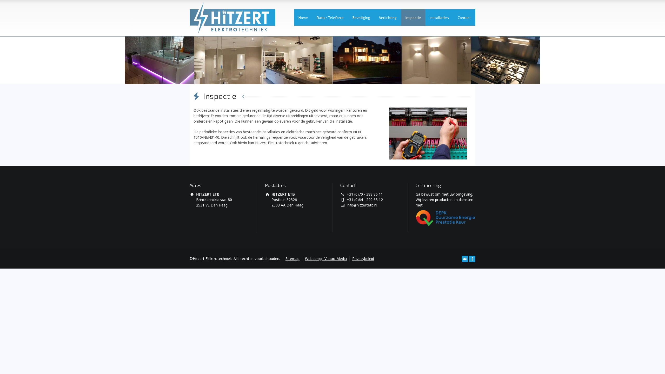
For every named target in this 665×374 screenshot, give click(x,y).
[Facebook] (472, 259)
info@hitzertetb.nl (362, 205)
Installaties (439, 17)
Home (303, 17)
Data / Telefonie (330, 17)
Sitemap (292, 258)
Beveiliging (361, 17)
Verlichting (388, 17)
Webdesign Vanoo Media (326, 258)
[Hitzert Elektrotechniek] (232, 18)
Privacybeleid (363, 258)
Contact (464, 17)
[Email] (465, 259)
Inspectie (413, 17)
